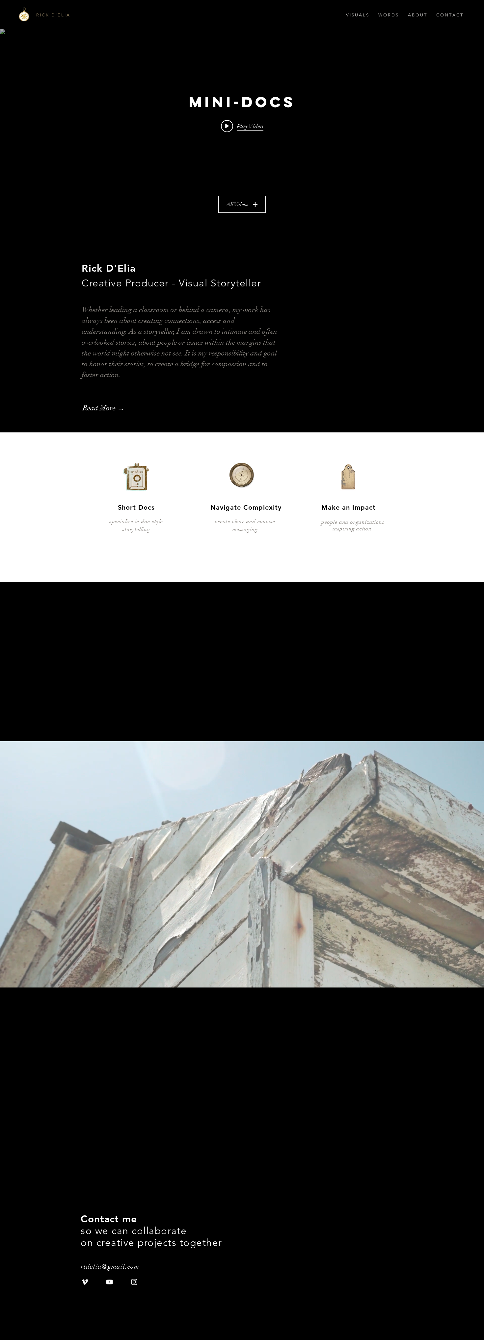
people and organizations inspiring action (352, 525)
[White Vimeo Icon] (85, 1282)
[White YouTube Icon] (109, 1282)
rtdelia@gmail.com (112, 1266)
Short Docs (136, 507)
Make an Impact (348, 507)
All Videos (238, 204)
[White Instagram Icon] (134, 1282)
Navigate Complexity (246, 507)
